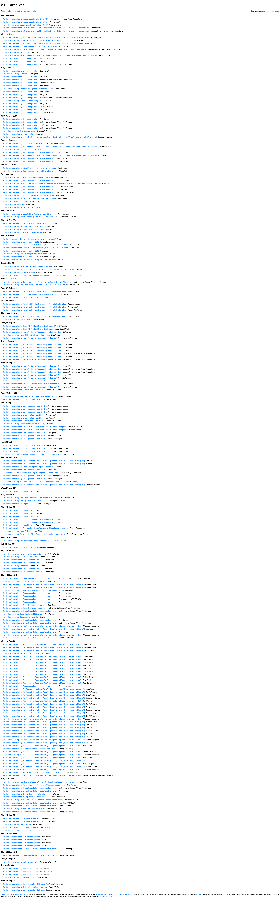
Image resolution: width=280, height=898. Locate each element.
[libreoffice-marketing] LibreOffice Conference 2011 (22, 232)
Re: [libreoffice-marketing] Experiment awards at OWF (23, 390)
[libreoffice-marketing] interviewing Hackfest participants (24, 554)
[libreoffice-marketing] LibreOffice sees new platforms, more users (28, 177)
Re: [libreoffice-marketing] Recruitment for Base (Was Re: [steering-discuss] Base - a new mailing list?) (42, 644)
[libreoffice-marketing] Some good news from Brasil (22, 500)
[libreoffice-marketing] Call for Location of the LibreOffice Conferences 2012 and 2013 (35, 40)
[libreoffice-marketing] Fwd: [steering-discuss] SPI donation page (27, 540)
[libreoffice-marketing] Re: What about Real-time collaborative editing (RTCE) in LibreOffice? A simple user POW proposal (50, 55)
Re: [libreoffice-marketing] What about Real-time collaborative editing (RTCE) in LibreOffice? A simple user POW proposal (50, 137)
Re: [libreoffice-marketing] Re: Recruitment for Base (22, 559)
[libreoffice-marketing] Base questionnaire (19, 617)
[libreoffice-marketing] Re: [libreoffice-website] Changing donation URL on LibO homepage (38, 282)
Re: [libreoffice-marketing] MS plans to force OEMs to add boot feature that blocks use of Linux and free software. (46, 27)
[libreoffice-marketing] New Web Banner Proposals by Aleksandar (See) (30, 396)
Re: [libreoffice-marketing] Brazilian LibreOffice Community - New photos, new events (35, 528)
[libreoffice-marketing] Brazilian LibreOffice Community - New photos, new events (34, 534)
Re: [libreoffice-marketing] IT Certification (18, 134)
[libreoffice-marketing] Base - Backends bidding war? (23, 614)
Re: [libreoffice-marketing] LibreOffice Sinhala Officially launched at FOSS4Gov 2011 (35, 245)
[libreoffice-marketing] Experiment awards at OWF (22, 423)
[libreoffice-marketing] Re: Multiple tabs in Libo (20, 862)
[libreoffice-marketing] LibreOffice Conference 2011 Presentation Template (31, 497)
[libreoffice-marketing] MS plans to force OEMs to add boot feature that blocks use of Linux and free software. (44, 49)
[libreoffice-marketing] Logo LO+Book (17, 531)
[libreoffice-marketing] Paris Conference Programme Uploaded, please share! (32, 799)
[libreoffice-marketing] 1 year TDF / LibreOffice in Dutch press (26, 335)
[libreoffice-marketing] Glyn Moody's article (19, 131)
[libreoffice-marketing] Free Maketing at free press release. (25, 254)
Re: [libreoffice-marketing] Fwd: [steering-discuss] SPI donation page (29, 294)
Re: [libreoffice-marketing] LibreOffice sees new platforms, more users (29, 168)
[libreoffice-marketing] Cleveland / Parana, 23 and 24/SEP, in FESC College (32, 454)
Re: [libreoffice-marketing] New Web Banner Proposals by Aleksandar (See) (32, 332)
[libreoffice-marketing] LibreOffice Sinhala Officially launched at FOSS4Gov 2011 (34, 284)
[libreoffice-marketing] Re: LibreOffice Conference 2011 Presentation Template (33, 481)
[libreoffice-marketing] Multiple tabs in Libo (19, 877)
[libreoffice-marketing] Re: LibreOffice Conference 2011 (24, 226)
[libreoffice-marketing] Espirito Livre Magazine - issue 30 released (28, 216)
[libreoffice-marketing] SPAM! (14, 204)
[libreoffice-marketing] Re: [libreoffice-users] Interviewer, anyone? (28, 266)
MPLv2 (199, 894)
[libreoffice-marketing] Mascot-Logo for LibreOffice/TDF (24, 25)
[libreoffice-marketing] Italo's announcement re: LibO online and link (29, 195)
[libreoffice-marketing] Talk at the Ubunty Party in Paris (23, 100)
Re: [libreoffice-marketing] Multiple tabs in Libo (20, 868)
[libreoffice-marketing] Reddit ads (15, 565)
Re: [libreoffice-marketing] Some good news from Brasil (24, 381)
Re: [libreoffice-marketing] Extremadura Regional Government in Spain (30, 46)
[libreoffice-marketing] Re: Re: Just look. (18, 207)
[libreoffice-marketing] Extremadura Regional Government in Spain (28, 88)
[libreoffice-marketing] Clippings (15, 73)
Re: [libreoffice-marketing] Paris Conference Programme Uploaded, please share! (34, 772)
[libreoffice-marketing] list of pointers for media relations (24, 808)
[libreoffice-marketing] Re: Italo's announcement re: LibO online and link (30, 158)
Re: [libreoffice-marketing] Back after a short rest (21, 818)
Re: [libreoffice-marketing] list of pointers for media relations (25, 794)
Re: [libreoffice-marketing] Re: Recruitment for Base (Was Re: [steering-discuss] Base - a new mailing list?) (44, 460)
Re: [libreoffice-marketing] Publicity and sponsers (21, 836)
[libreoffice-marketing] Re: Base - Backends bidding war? (25, 581)
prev (28, 11)
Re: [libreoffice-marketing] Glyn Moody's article (20, 58)
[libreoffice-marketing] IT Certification (17, 149)
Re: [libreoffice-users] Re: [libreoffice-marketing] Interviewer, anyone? (29, 239)
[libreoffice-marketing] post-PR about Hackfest (20, 556)
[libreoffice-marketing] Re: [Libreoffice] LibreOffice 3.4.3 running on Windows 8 (33, 590)
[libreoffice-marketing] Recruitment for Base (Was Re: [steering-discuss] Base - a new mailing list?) (40, 782)
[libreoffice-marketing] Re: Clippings (16, 52)
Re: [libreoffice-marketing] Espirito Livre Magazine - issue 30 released (29, 214)
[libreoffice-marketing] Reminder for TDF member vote (23, 229)
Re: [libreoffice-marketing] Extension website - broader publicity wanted (30, 578)
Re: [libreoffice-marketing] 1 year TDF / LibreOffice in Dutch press (28, 326)
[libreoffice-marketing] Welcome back (17, 824)
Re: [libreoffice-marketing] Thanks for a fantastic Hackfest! (25, 887)
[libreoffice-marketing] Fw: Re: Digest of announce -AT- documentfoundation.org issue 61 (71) (38, 269)
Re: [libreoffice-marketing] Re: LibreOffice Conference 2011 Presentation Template (34, 291)
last (35, 11)
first (25, 11)
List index (275, 11)
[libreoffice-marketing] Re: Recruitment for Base (21, 653)
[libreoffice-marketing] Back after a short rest (19, 830)
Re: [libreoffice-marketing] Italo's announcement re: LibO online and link (30, 152)
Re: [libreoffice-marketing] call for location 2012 (21, 242)
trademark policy (107, 896)
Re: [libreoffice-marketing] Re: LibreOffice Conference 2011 (25, 223)
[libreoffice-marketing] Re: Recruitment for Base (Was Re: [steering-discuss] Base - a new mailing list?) (42, 626)
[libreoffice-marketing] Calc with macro (17, 319)
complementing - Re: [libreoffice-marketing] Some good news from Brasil (31, 472)
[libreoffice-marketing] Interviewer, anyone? (19, 272)
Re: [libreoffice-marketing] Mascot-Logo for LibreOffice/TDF (25, 19)
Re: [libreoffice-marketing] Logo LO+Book (18, 491)
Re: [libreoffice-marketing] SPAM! (15, 201)
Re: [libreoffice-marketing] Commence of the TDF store (24, 884)
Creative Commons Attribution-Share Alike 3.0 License (112, 894)
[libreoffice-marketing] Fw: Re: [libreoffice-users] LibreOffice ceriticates (30, 198)
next (32, 11)
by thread (266, 11)
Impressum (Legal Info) (18, 894)
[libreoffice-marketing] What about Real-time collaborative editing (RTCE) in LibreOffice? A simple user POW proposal (48, 183)
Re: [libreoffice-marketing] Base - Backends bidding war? (25, 605)
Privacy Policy (5, 894)
